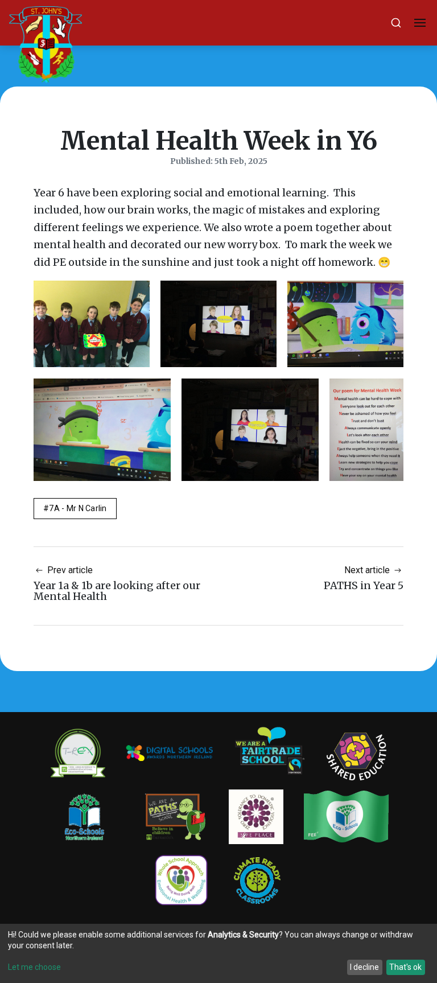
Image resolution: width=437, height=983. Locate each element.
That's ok (405, 967)
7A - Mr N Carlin (77, 508)
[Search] (396, 23)
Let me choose (34, 967)
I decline (364, 967)
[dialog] (218, 953)
